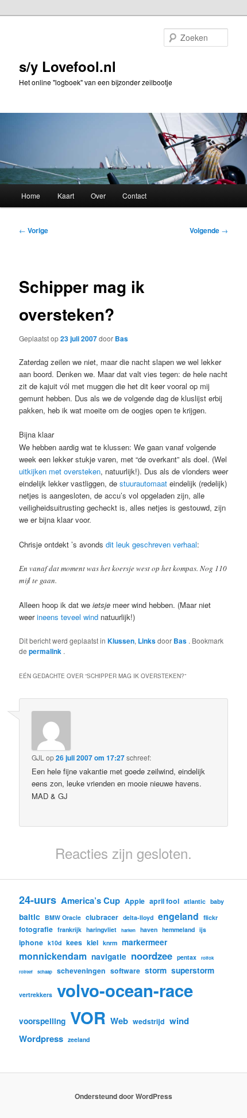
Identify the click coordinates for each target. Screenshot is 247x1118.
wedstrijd (149, 1021)
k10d (54, 942)
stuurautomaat (143, 483)
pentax (186, 957)
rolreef (26, 971)
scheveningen (81, 970)
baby (217, 901)
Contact (134, 195)
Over (98, 195)
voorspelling (42, 1020)
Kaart (65, 195)
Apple (135, 901)
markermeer (144, 942)
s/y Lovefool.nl (67, 66)
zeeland (79, 1039)
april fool (164, 901)
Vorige (33, 230)
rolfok (207, 958)
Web (119, 1020)
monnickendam (53, 956)
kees (74, 942)
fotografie (36, 929)
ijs (202, 929)
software (125, 970)
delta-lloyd (138, 917)
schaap (44, 971)
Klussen (120, 641)
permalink (46, 651)
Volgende (209, 230)
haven (148, 929)
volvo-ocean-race (125, 990)
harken (128, 930)
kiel (92, 942)
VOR (88, 1017)
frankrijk (69, 929)
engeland (178, 916)
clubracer (102, 917)
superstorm (192, 970)
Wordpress (41, 1038)
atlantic (195, 901)
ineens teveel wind (67, 616)
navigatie (108, 956)
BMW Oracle (63, 917)
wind (179, 1020)
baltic (29, 916)
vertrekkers (35, 994)
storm (156, 970)
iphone (31, 942)
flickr (210, 917)
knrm (110, 942)
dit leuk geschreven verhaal (151, 544)
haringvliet (101, 929)
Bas (121, 338)
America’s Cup (90, 900)
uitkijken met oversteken (60, 471)
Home (30, 195)
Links (147, 641)
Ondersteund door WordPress (123, 1096)
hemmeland (178, 929)
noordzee (151, 956)
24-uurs (37, 899)
